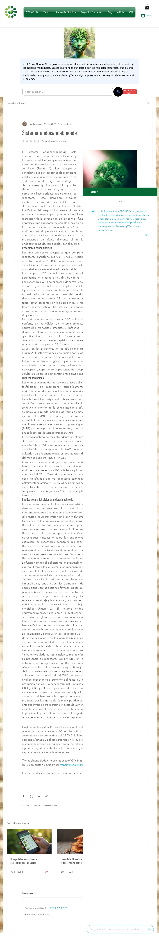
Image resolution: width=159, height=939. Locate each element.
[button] (147, 6)
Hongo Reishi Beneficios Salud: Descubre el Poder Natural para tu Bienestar (79, 861)
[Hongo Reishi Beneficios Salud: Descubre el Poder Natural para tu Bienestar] (79, 841)
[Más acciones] (135, 124)
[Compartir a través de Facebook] (23, 796)
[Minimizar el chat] (151, 191)
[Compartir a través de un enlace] (46, 796)
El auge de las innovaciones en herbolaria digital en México (24, 861)
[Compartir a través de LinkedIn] (38, 796)
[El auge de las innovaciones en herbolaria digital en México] (29, 841)
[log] (120, 559)
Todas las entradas (16, 102)
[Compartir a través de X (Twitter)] (31, 796)
